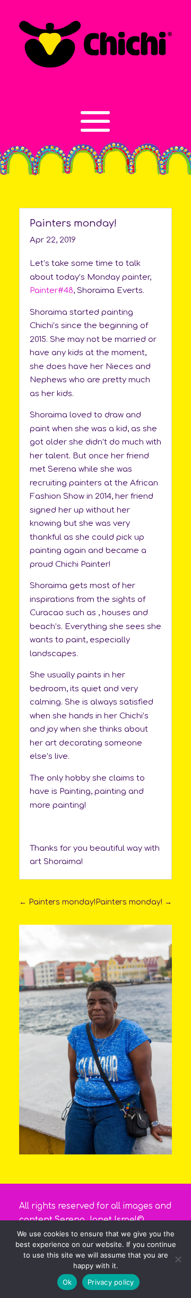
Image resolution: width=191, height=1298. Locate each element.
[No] (177, 1259)
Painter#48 (51, 290)
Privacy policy (111, 1282)
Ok (67, 1282)
